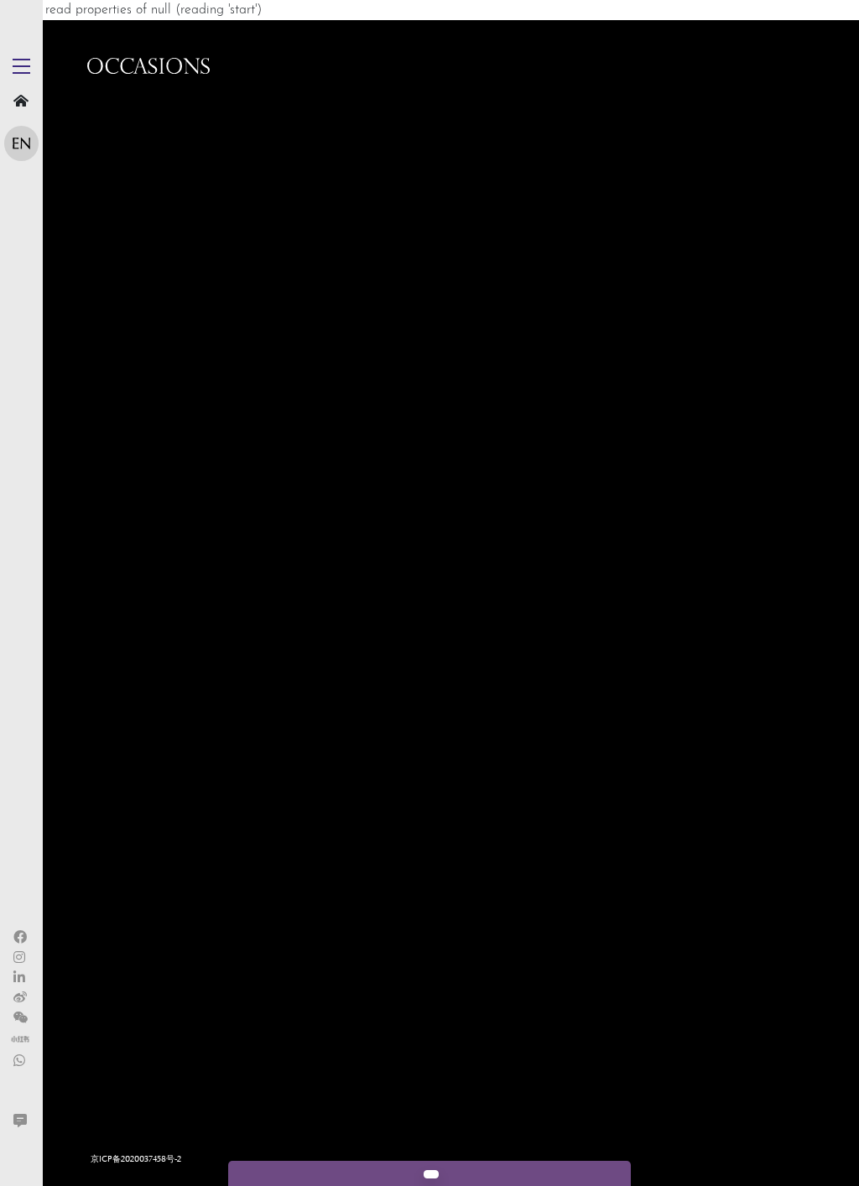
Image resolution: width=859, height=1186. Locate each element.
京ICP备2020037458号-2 (136, 1160)
